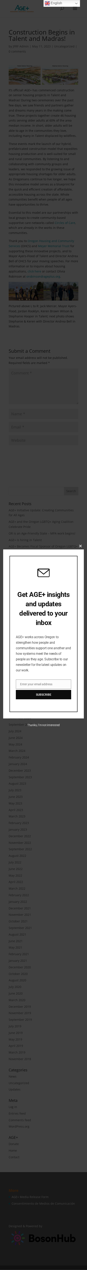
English (56, 3)
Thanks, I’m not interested (43, 725)
